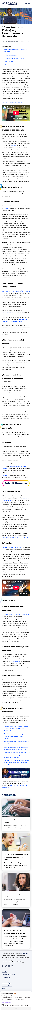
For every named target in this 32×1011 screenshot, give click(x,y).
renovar (12, 313)
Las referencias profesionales (11, 547)
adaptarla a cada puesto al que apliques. (15, 537)
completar (5, 313)
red (5, 680)
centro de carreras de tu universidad (17, 614)
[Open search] (26, 4)
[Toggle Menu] (29, 4)
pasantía (7, 208)
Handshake (16, 661)
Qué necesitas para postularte (14, 58)
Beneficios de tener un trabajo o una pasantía (16, 50)
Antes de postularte (10, 55)
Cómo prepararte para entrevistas (15, 65)
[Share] (29, 41)
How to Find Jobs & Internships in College (15, 821)
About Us (4, 971)
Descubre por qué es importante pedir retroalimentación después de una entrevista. (17, 763)
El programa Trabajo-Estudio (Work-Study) (16, 291)
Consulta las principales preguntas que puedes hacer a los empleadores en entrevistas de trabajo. (17, 755)
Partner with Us (6, 977)
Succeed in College (7, 985)
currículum (22, 449)
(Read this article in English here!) (13, 102)
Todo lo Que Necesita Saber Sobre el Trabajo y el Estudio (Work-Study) (16, 857)
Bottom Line (24, 953)
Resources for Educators (8, 974)
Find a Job (4, 988)
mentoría (13, 145)
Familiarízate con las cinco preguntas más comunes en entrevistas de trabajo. (16, 736)
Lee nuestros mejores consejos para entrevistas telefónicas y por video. (16, 748)
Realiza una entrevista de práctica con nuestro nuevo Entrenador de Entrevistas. (16, 728)
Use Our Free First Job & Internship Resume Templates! (14, 932)
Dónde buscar (8, 61)
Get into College (6, 983)
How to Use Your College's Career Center (15, 895)
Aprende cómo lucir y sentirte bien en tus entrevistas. (16, 743)
